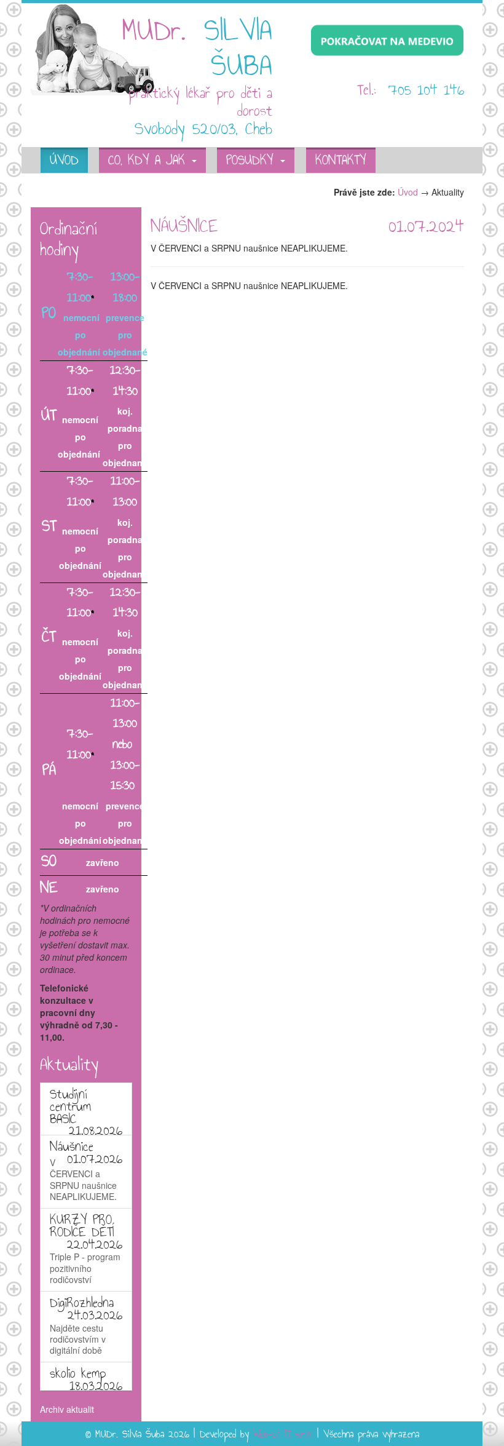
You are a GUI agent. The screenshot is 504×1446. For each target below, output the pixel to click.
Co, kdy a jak (149, 160)
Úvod (64, 160)
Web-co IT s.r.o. (283, 1435)
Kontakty (340, 160)
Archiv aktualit (67, 1409)
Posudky (252, 160)
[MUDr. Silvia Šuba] (94, 48)
